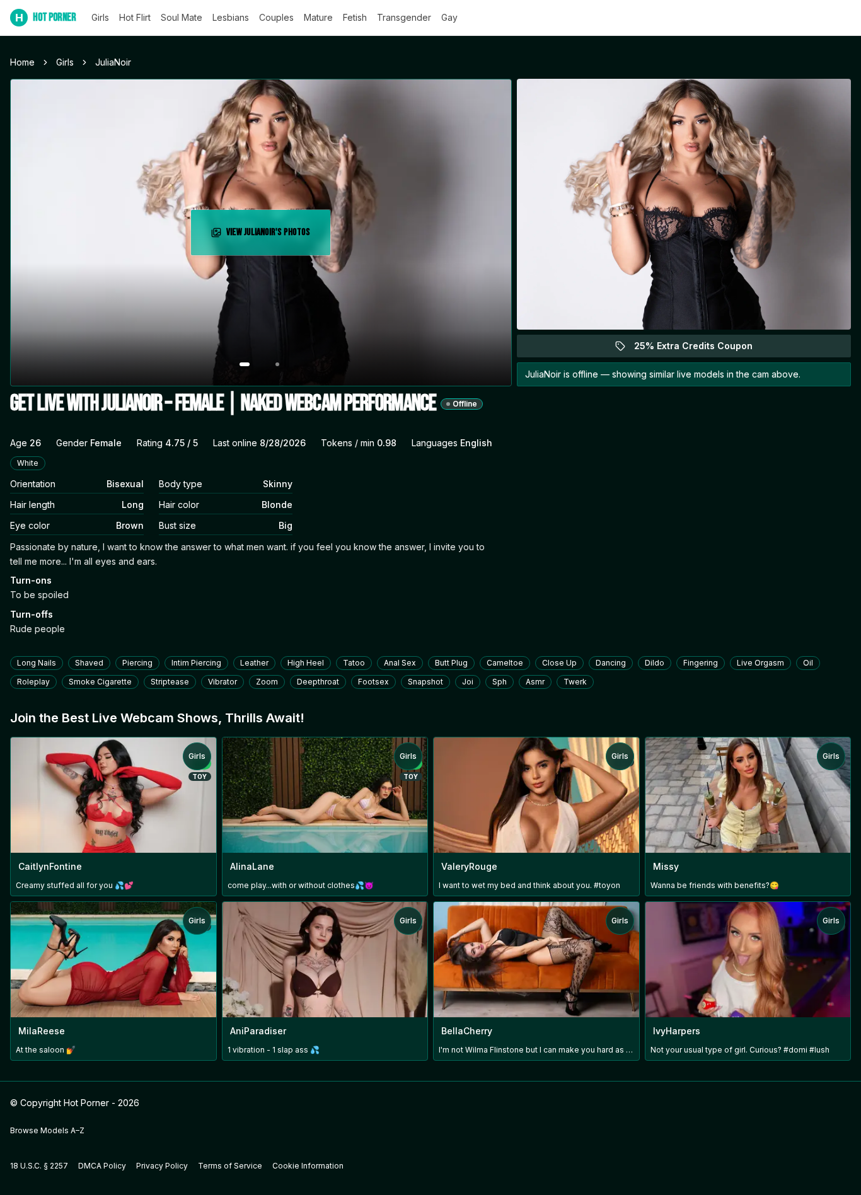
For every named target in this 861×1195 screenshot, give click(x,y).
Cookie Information (308, 1165)
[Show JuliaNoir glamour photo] (277, 364)
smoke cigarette (100, 681)
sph (499, 681)
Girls (100, 17)
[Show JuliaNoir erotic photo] (244, 364)
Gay (449, 17)
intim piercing (196, 662)
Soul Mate (181, 17)
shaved (89, 662)
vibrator (222, 681)
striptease (170, 681)
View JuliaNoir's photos (276, 236)
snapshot (425, 681)
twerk (575, 681)
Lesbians (230, 17)
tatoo (354, 662)
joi (467, 681)
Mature (318, 17)
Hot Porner (45, 17)
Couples (276, 17)
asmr (535, 681)
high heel (305, 662)
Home (22, 62)
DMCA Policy (102, 1165)
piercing (137, 662)
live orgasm (760, 662)
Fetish (355, 17)
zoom (267, 681)
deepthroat (318, 681)
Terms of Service (230, 1165)
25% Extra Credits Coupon (700, 348)
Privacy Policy (162, 1165)
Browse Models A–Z (47, 1130)
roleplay (33, 681)
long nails (36, 662)
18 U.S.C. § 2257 (39, 1165)
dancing (611, 662)
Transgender (404, 17)
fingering (700, 662)
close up (559, 662)
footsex (373, 681)
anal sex (400, 662)
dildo (654, 662)
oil (808, 662)
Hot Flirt (135, 17)
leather (254, 662)
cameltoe (505, 662)
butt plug (451, 662)
